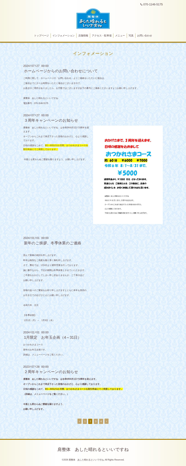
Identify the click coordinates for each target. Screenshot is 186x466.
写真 (131, 35)
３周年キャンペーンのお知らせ (51, 120)
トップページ (41, 35)
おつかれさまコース (33, 344)
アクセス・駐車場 (102, 35)
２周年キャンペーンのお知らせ (51, 372)
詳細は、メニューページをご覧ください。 (44, 354)
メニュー (120, 35)
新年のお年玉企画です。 (35, 349)
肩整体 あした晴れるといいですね (93, 449)
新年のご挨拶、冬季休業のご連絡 (52, 243)
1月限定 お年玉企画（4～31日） (52, 337)
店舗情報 (83, 35)
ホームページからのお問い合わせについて (61, 71)
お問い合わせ (144, 35)
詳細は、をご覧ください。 (46, 394)
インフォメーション (63, 35)
